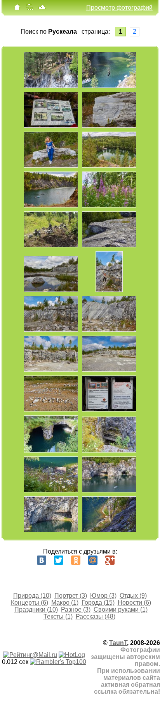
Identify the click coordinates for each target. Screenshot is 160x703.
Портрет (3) (70, 595)
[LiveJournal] (127, 560)
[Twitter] (58, 560)
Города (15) (98, 602)
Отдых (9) (133, 595)
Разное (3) (75, 609)
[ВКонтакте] (41, 560)
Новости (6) (134, 602)
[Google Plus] (110, 560)
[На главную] (17, 8)
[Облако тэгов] (42, 8)
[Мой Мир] (92, 560)
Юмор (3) (103, 595)
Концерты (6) (29, 602)
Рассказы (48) (95, 616)
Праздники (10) (36, 609)
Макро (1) (64, 602)
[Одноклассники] (75, 560)
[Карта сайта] (29, 8)
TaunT (118, 643)
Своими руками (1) (121, 609)
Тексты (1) (58, 616)
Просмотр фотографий (119, 7)
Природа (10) (32, 595)
